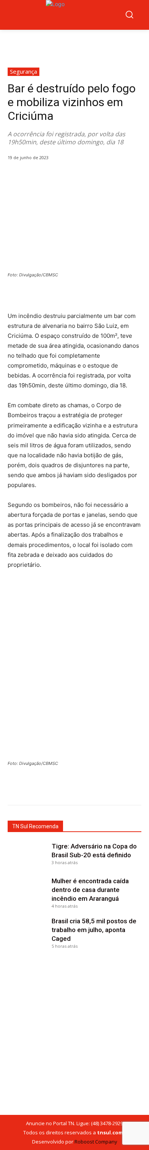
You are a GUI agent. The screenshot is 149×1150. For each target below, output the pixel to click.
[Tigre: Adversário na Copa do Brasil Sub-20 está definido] (28, 856)
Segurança (23, 71)
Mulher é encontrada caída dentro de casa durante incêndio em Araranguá (90, 889)
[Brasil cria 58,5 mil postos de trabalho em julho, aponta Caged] (28, 931)
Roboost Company (95, 1141)
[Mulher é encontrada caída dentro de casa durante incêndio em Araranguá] (28, 891)
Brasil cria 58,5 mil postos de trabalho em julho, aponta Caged (94, 929)
